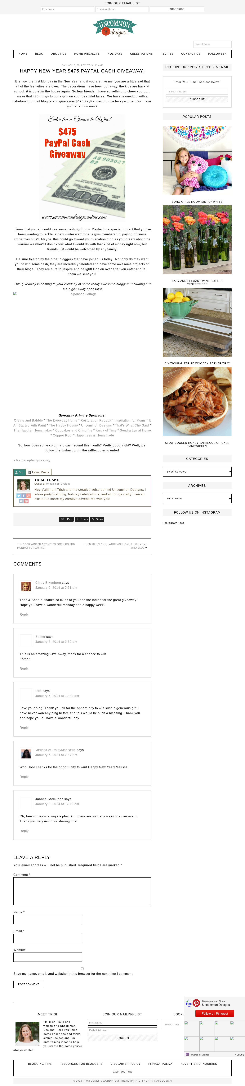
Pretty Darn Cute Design (153, 1080)
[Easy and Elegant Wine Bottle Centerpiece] (197, 240)
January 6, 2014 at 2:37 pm (56, 755)
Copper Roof (62, 435)
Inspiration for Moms (130, 420)
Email (18, 931)
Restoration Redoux (96, 420)
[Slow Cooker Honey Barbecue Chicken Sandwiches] (197, 402)
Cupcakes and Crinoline (73, 430)
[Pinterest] (26, 501)
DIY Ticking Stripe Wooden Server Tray (197, 363)
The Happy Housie (63, 425)
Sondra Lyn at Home (135, 430)
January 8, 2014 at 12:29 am (57, 804)
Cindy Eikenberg (48, 582)
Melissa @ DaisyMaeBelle (55, 750)
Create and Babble (28, 420)
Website (19, 950)
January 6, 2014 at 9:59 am (56, 641)
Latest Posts (40, 472)
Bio (21, 472)
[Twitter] (18, 496)
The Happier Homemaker (33, 430)
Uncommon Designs (122, 27)
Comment (21, 874)
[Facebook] (23, 496)
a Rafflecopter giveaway (32, 460)
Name (19, 912)
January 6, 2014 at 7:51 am (56, 587)
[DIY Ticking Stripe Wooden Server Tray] (197, 322)
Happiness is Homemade (95, 435)
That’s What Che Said (132, 425)
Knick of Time (106, 430)
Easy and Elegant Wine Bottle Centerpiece (197, 282)
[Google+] (28, 496)
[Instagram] (21, 501)
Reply (24, 614)
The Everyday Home (61, 420)
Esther (40, 636)
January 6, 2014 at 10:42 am (57, 695)
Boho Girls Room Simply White (197, 201)
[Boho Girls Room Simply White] (197, 161)
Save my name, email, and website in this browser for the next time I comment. (73, 973)
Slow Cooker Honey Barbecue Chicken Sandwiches (197, 444)
